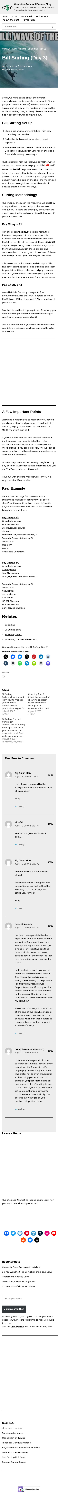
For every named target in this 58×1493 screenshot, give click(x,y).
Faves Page (29, 19)
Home (23, 48)
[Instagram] (47, 1233)
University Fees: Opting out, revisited (21, 1267)
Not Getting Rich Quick (14, 1457)
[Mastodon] (20, 1233)
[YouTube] (53, 1233)
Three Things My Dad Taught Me (18, 1281)
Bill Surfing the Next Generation (21, 639)
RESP (5, 16)
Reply (50, 775)
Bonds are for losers (12, 1433)
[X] (36, 1240)
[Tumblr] (40, 1233)
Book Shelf (26, 16)
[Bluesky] (30, 1240)
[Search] (52, 26)
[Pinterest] (26, 1233)
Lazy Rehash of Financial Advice (18, 1286)
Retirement (42, 16)
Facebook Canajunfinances (16, 1442)
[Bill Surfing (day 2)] (40, 704)
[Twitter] (13, 1233)
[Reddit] (23, 1240)
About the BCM (11, 19)
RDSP (14, 16)
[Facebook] (6, 1233)
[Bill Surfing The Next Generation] (15, 730)
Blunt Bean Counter (12, 1428)
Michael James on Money (15, 1452)
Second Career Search (14, 1462)
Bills (3, 69)
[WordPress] (33, 1233)
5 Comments (26, 66)
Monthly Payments (15, 69)
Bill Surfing (10, 624)
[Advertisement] (29, 373)
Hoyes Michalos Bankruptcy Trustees (21, 1447)
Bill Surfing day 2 (13, 629)
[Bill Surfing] (15, 704)
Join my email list (14, 1309)
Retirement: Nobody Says (15, 1276)
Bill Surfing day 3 (13, 634)
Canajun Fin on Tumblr (13, 1437)
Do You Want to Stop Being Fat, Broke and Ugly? (27, 1271)
